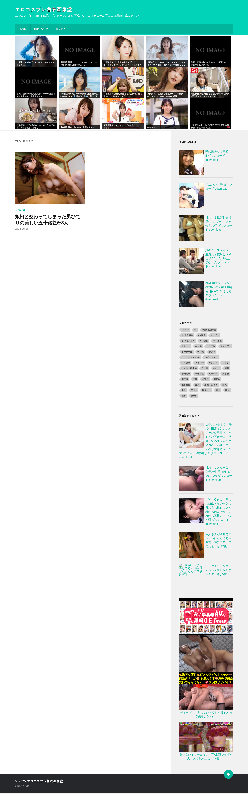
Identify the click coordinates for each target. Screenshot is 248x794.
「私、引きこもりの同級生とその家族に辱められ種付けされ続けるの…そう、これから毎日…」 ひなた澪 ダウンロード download (218, 511)
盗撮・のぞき (210, 385)
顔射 (184, 395)
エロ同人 (61, 29)
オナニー (186, 346)
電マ (227, 390)
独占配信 (186, 385)
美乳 (184, 390)
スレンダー (225, 346)
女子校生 (213, 373)
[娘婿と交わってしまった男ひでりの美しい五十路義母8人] (50, 178)
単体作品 (199, 373)
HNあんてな (41, 29)
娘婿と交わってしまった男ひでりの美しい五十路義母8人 (47, 219)
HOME (23, 29)
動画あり (186, 373)
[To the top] (228, 774)
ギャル (198, 346)
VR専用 (202, 335)
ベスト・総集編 (189, 368)
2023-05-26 (22, 228)
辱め (218, 390)
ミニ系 (205, 368)
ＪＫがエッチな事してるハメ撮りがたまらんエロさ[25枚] (218, 570)
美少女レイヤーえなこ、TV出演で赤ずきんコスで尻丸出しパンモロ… (206, 756)
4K (195, 330)
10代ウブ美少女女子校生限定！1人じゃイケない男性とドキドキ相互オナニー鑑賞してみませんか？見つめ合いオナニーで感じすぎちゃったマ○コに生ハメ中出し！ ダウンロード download (205, 441)
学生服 (185, 379)
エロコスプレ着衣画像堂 (43, 9)
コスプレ (211, 346)
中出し (216, 368)
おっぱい (214, 335)
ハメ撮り (186, 363)
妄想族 (225, 373)
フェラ (225, 363)
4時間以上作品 (209, 330)
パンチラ (213, 363)
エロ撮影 (204, 341)
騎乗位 (194, 395)
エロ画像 (20, 210)
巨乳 (195, 379)
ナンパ (212, 352)
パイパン (199, 363)
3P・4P (185, 330)
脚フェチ (206, 390)
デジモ (200, 352)
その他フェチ (188, 341)
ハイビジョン (211, 357)
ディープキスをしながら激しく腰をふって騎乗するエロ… (206, 714)
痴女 (197, 385)
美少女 (194, 390)
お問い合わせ (22, 786)
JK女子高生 (187, 335)
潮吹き (217, 379)
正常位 (205, 379)
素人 (224, 385)
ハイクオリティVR (191, 357)
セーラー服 (187, 352)
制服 (227, 368)
